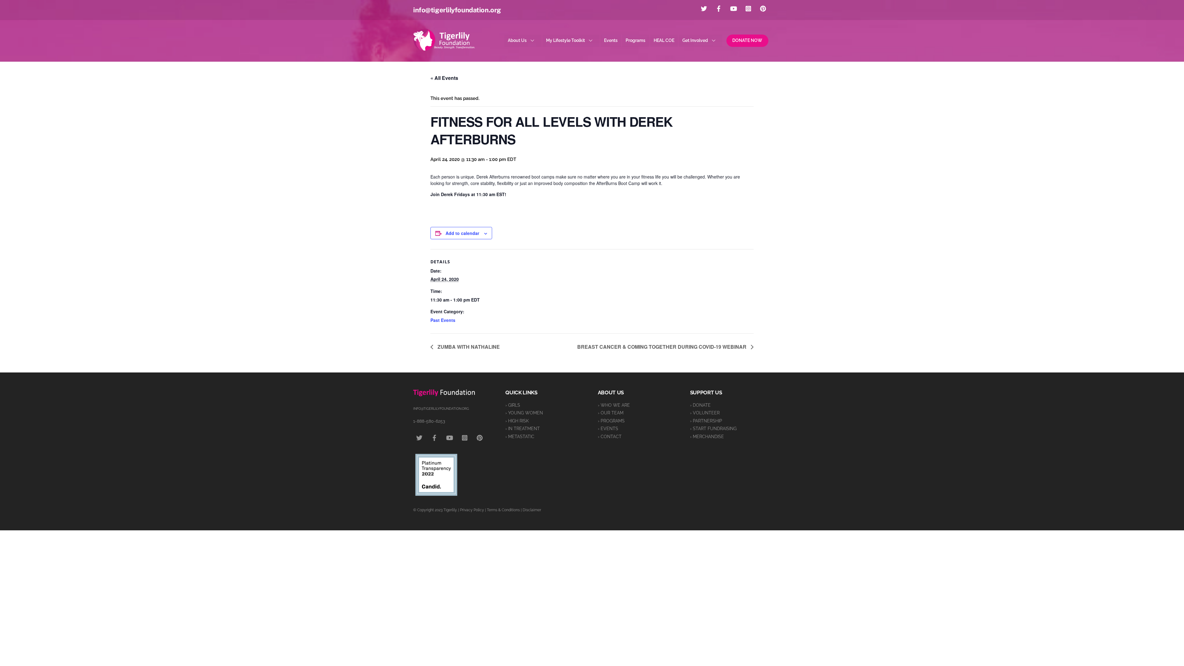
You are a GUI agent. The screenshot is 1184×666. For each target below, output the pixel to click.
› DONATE (700, 405)
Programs (635, 40)
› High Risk (517, 420)
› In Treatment (522, 428)
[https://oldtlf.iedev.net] (444, 47)
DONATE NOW (747, 40)
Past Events (442, 320)
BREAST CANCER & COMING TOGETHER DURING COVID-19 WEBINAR (662, 346)
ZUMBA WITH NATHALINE (468, 346)
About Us (517, 40)
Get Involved (695, 40)
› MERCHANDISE (707, 436)
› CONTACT (610, 436)
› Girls (512, 405)
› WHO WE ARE (614, 405)
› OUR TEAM (610, 412)
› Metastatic (519, 436)
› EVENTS (608, 428)
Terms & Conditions (503, 510)
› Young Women (524, 412)
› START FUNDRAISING (713, 428)
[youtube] (733, 8)
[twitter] (704, 8)
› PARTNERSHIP (706, 420)
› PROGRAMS (611, 420)
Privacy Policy (472, 510)
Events (611, 40)
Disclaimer (532, 510)
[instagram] (748, 8)
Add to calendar (462, 233)
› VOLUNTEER (705, 412)
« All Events (444, 77)
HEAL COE (664, 40)
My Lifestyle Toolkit (565, 40)
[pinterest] (763, 8)
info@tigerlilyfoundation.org (457, 10)
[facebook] (719, 8)
